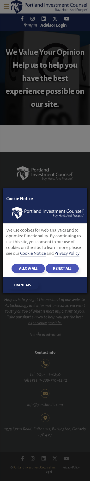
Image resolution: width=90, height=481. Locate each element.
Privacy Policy (66, 253)
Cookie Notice (33, 253)
